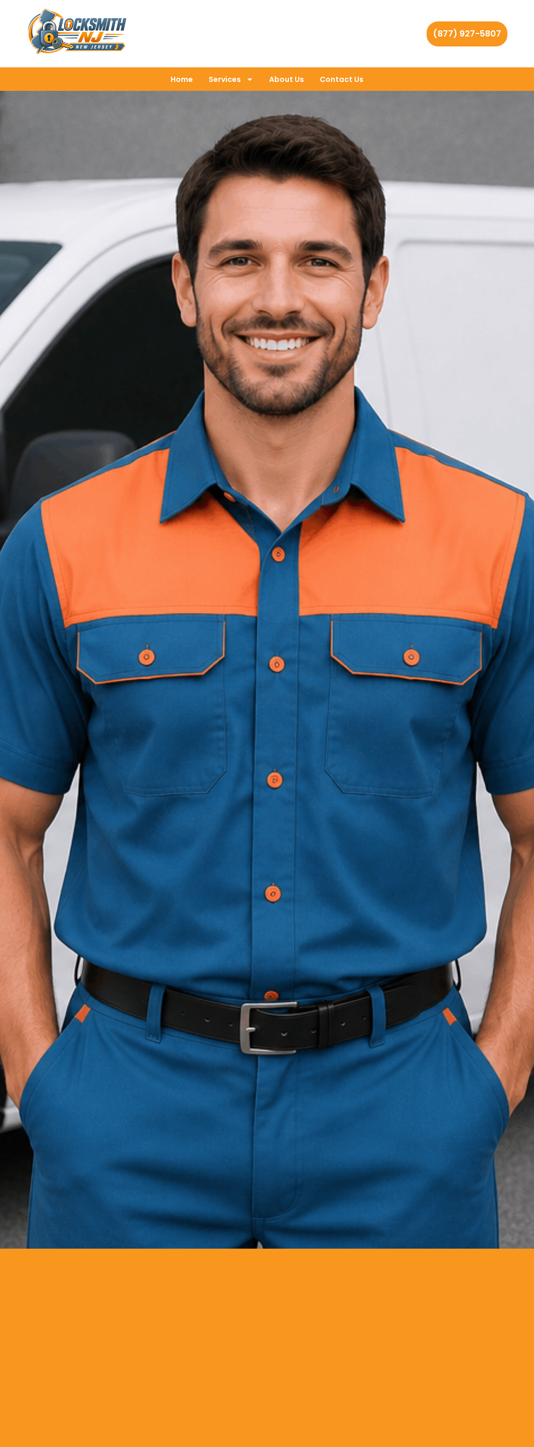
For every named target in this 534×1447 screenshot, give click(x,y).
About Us (286, 79)
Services (225, 79)
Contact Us (341, 79)
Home (182, 79)
